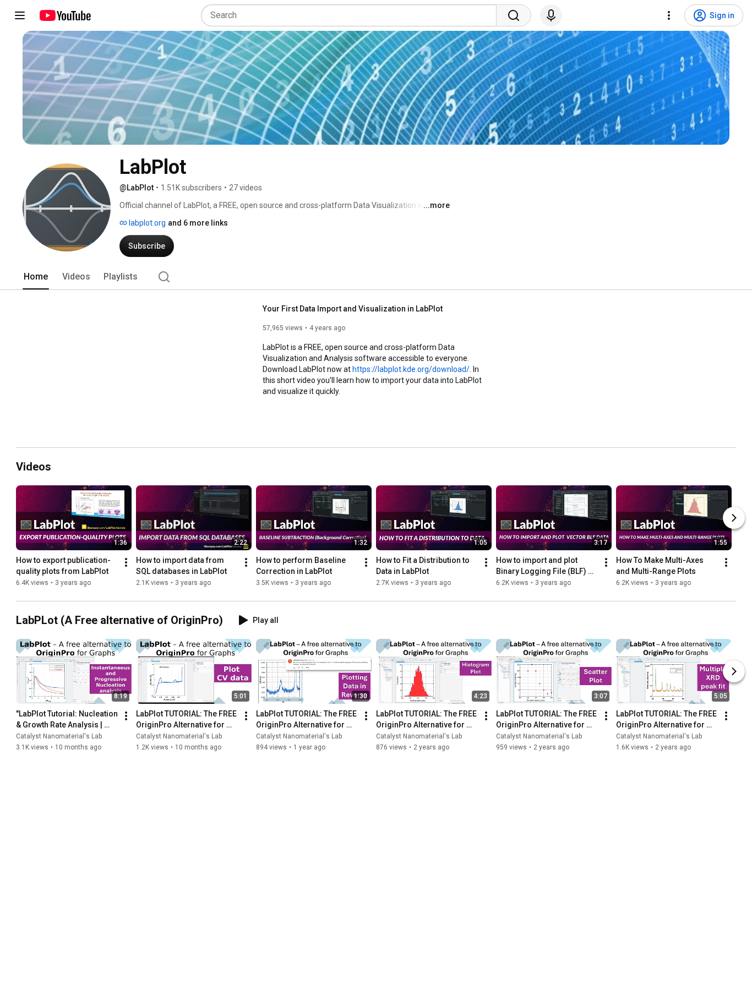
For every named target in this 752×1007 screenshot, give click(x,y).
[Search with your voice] (551, 15)
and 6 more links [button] (198, 222)
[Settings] (668, 15)
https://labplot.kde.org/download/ (411, 369)
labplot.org (146, 222)
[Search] (513, 15)
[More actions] (126, 562)
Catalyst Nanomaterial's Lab (59, 736)
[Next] (734, 518)
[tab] (36, 277)
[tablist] (376, 277)
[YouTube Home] (65, 15)
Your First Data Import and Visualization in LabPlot (353, 308)
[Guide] (19, 15)
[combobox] (352, 15)
